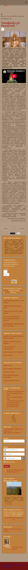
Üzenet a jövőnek (9, 372)
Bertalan (6, 290)
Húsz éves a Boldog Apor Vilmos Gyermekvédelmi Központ (12, 318)
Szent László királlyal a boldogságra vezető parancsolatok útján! (13, 404)
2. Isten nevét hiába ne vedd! (15, 401)
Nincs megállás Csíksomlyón (13, 369)
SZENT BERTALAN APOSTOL (12, 433)
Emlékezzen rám (10, 462)
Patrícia (7, 292)
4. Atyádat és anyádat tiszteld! (15, 391)
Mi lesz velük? (8, 355)
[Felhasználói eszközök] (2, 29)
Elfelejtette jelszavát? (13, 472)
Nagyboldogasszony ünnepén (13, 352)
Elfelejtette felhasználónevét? (15, 470)
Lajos (21, 290)
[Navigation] (26, 2)
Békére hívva (8, 365)
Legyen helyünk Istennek (11, 380)
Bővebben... (9, 504)
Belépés (7, 466)
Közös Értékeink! (8, 16)
